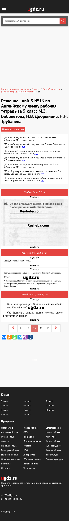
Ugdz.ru (13, 495)
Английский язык (9, 432)
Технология (29, 468)
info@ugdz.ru (8, 511)
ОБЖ (25, 432)
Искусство (51, 436)
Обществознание (32, 459)
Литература (29, 454)
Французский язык (10, 459)
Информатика (30, 427)
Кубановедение (53, 445)
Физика (5, 441)
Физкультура (52, 454)
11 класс (50, 410)
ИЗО (25, 450)
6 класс (27, 405)
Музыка (27, 445)
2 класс (4, 405)
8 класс (27, 414)
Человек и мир (30, 463)
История (5, 468)
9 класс (49, 401)
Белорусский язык (10, 450)
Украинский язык (9, 454)
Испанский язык (54, 432)
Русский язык (7, 436)
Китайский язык (54, 441)
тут (36, 140)
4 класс (4, 414)
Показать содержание (13, 129)
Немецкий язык (9, 445)
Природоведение (32, 441)
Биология (6, 463)
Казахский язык (53, 450)
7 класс (26, 410)
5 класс (27, 401)
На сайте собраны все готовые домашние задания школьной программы (31, 484)
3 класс (4, 410)
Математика (7, 427)
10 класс (50, 405)
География (28, 436)
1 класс (4, 401)
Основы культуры (54, 459)
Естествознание (53, 427)
